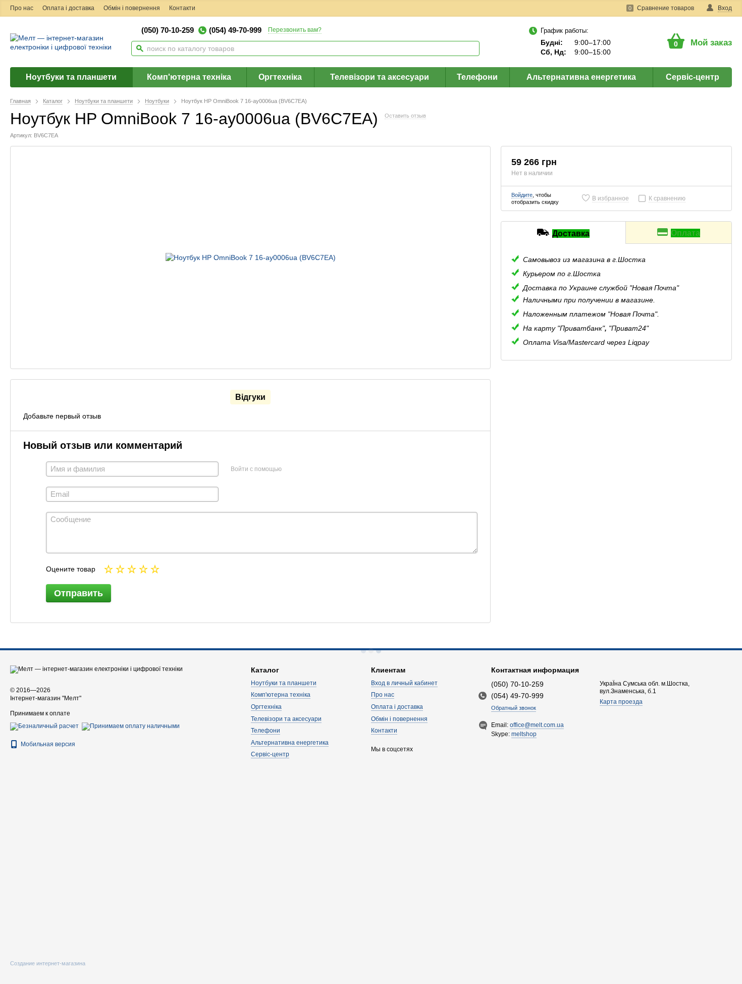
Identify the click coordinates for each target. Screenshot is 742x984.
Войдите (522, 195)
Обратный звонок (513, 708)
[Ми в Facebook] (213, 8)
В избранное (610, 198)
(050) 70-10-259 (167, 30)
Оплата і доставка (68, 8)
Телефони (477, 77)
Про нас (21, 8)
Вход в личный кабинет (404, 683)
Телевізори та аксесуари (379, 77)
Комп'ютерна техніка (189, 77)
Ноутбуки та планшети (71, 77)
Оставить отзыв (405, 116)
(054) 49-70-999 (235, 30)
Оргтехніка (280, 77)
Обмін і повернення (131, 8)
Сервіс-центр (692, 77)
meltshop (524, 734)
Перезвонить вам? (295, 29)
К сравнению (667, 198)
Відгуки (250, 397)
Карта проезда (621, 701)
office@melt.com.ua (537, 725)
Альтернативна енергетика (581, 77)
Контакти (182, 8)
